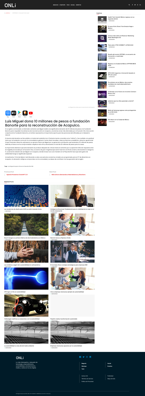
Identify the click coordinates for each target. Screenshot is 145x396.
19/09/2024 (112, 47)
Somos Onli (85, 376)
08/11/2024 (8, 211)
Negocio (55, 5)
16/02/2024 (112, 95)
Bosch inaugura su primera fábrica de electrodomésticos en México (24, 238)
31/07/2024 (8, 239)
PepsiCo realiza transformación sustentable (63, 319)
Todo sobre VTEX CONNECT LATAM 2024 (120, 45)
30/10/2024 (112, 39)
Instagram (87, 357)
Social (73, 5)
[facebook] (132, 5)
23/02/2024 (8, 347)
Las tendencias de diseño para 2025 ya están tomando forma (23, 209)
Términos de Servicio (87, 378)
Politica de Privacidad (87, 381)
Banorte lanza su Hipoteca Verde (60, 238)
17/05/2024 (54, 267)
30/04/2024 (54, 293)
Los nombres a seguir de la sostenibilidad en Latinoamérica (22, 265)
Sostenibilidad (55, 207)
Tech (68, 5)
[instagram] (138, 5)
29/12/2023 (112, 121)
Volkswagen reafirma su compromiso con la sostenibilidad (22, 319)
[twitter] (135, 5)
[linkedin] (140, 5)
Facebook (80, 357)
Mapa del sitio (111, 378)
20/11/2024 (111, 30)
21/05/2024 (112, 76)
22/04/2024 (112, 86)
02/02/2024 (54, 347)
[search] (130, 5)
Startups (62, 5)
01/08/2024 (54, 213)
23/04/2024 (8, 321)
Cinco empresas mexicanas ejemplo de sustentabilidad (67, 292)
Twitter (83, 357)
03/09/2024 (112, 58)
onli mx (8, 13)
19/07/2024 (54, 239)
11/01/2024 (111, 114)
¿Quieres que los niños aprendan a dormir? (121, 101)
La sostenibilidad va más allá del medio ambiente (19, 346)
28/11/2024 (111, 20)
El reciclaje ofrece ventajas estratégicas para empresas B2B (68, 265)
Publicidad (110, 376)
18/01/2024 (111, 103)
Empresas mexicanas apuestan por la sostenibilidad (66, 346)
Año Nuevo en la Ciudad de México (118, 119)
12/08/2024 (112, 67)
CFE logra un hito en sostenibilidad (14, 292)
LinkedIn (90, 357)
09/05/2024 (8, 293)
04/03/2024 (54, 321)
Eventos (78, 5)
